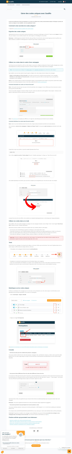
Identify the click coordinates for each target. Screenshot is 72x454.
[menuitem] (65, 1)
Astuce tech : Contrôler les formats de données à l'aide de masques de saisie (24, 423)
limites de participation (42, 82)
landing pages (29, 69)
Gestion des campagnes (26, 4)
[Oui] (34, 431)
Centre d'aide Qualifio (10, 4)
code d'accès (15, 118)
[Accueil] (10, 1)
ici (48, 414)
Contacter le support (36, 445)
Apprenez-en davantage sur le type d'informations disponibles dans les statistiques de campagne (29, 346)
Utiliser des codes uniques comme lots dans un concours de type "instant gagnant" (26, 421)
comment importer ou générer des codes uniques (23, 28)
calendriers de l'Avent (39, 69)
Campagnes (18, 4)
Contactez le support (44, 1)
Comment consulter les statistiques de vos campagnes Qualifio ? (22, 424)
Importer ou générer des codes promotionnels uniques (20, 420)
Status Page (53, 1)
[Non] (37, 431)
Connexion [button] (60, 1)
